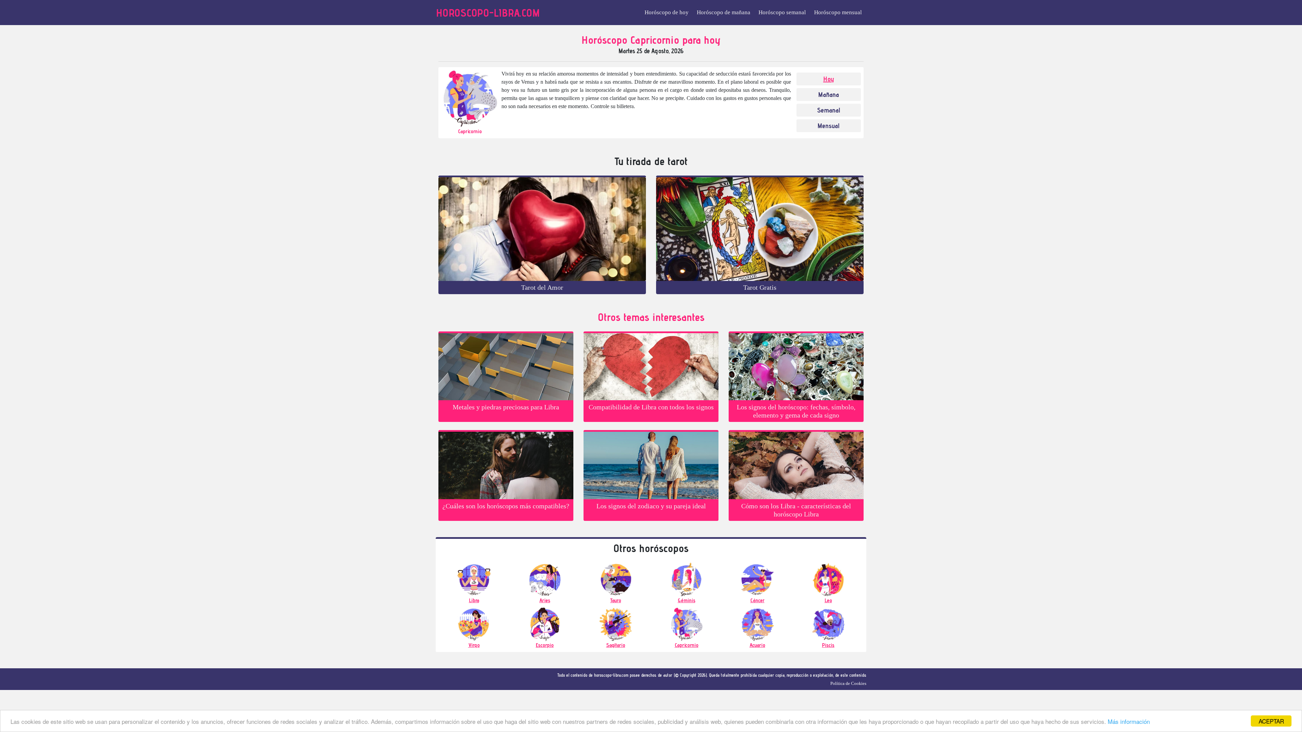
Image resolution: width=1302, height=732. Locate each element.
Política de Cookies (848, 683)
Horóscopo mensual (838, 12)
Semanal (828, 110)
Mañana (828, 94)
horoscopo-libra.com (488, 12)
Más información (1129, 721)
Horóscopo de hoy (667, 12)
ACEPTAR (1271, 721)
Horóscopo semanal (782, 12)
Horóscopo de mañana (723, 12)
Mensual (828, 126)
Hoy (828, 79)
